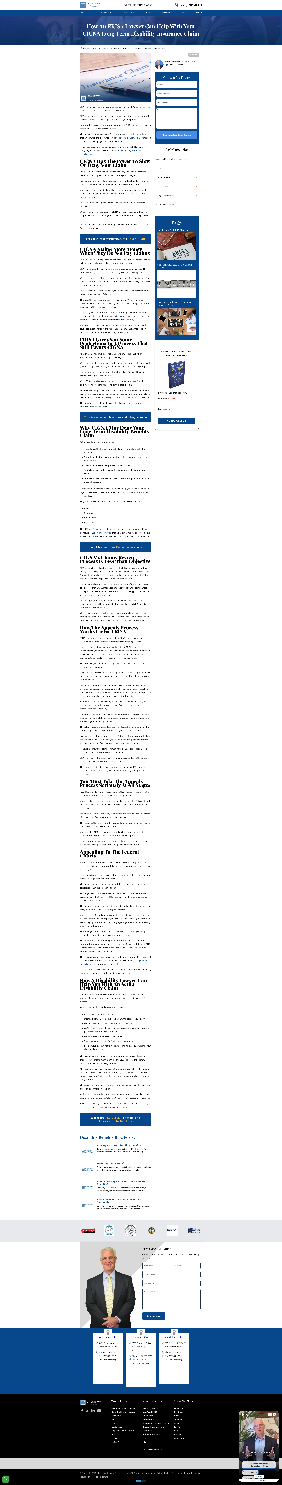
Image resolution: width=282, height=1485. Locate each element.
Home (81, 48)
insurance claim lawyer (104, 1107)
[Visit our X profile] (87, 1410)
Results (183, 13)
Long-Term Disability (165, 195)
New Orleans (179, 1412)
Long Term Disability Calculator (122, 1431)
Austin (176, 1423)
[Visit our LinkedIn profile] (93, 1410)
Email (164, 409)
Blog (113, 1423)
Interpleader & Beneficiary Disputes (155, 1434)
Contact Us (115, 1442)
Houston (177, 1416)
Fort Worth (178, 1427)
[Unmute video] (243, 1414)
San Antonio (178, 1419)
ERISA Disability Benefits (112, 1163)
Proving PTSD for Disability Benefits (119, 1145)
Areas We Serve (128, 13)
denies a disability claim (129, 137)
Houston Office (141, 1337)
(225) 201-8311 (191, 5)
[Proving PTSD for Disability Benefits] (87, 1151)
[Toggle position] (270, 1414)
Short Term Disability (150, 1408)
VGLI (144, 1442)
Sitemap (104, 1476)
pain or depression (102, 532)
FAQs (148, 13)
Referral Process (192, 1473)
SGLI (144, 1446)
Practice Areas (104, 13)
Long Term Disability (150, 1412)
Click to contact (93, 417)
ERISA (158, 168)
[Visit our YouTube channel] (99, 1410)
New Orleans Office (174, 1337)
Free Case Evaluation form (119, 547)
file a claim (121, 316)
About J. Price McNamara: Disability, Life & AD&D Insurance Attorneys (124, 1410)
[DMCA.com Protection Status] (141, 1481)
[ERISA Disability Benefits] (87, 1169)
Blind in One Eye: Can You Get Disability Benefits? (121, 1183)
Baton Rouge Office (108, 1337)
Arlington (177, 1434)
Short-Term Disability (165, 205)
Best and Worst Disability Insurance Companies (119, 1201)
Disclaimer (177, 1473)
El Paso (177, 1431)
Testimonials (116, 1416)
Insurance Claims (163, 177)
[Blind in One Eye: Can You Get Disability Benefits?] (87, 1187)
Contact (199, 13)
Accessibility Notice (89, 1476)
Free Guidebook (117, 1427)
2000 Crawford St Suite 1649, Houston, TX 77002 (142, 1347)
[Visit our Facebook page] (82, 1410)
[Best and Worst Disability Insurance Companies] (87, 1206)
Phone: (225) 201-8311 (109, 1352)
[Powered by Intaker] (263, 1480)
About (83, 13)
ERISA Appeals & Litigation (152, 1449)
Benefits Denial (148, 1419)
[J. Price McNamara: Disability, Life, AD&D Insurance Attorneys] (91, 5)
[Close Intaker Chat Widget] (274, 1414)
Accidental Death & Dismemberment (171, 159)
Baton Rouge (179, 1408)
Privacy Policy (163, 1473)
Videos (113, 1434)
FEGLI (145, 1438)
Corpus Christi (179, 1438)
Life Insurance (162, 186)
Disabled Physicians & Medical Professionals (153, 1429)
